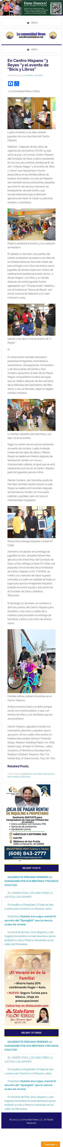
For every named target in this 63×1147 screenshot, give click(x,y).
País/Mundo (13, 777)
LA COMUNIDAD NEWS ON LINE (31, 35)
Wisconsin (25, 777)
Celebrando (26, 774)
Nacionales (48, 774)
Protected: (30, 920)
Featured (37, 774)
